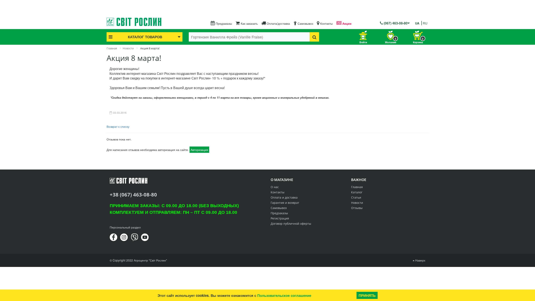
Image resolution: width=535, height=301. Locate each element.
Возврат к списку (118, 126)
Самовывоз (305, 23)
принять (367, 295)
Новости (357, 203)
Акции (346, 23)
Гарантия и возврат (285, 203)
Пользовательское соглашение (284, 295)
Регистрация (280, 218)
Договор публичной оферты (291, 224)
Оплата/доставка (278, 23)
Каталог (356, 192)
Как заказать (249, 23)
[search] (314, 37)
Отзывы (357, 208)
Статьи (356, 197)
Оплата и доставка (284, 197)
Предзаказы (223, 23)
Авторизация (199, 150)
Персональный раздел (125, 227)
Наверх (419, 260)
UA (417, 23)
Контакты (326, 23)
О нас (275, 187)
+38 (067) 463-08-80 (133, 194)
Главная (357, 187)
